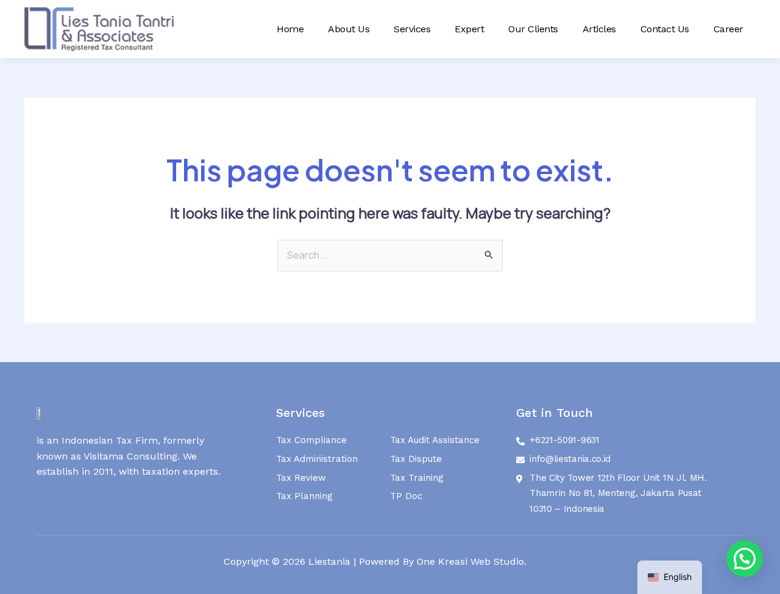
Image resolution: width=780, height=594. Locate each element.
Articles (599, 29)
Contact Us (664, 29)
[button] (744, 558)
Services (412, 29)
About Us (348, 29)
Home (290, 29)
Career (728, 29)
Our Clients (533, 29)
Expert (469, 29)
